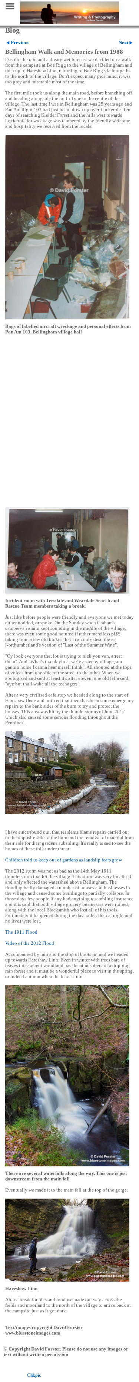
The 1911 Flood (21, 932)
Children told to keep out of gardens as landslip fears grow (63, 860)
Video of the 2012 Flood (29, 943)
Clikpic (34, 1375)
